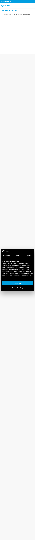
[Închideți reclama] (32, 250)
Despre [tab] (29, 255)
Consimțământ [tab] (6, 255)
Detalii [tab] (17, 255)
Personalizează (16, 288)
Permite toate (17, 283)
